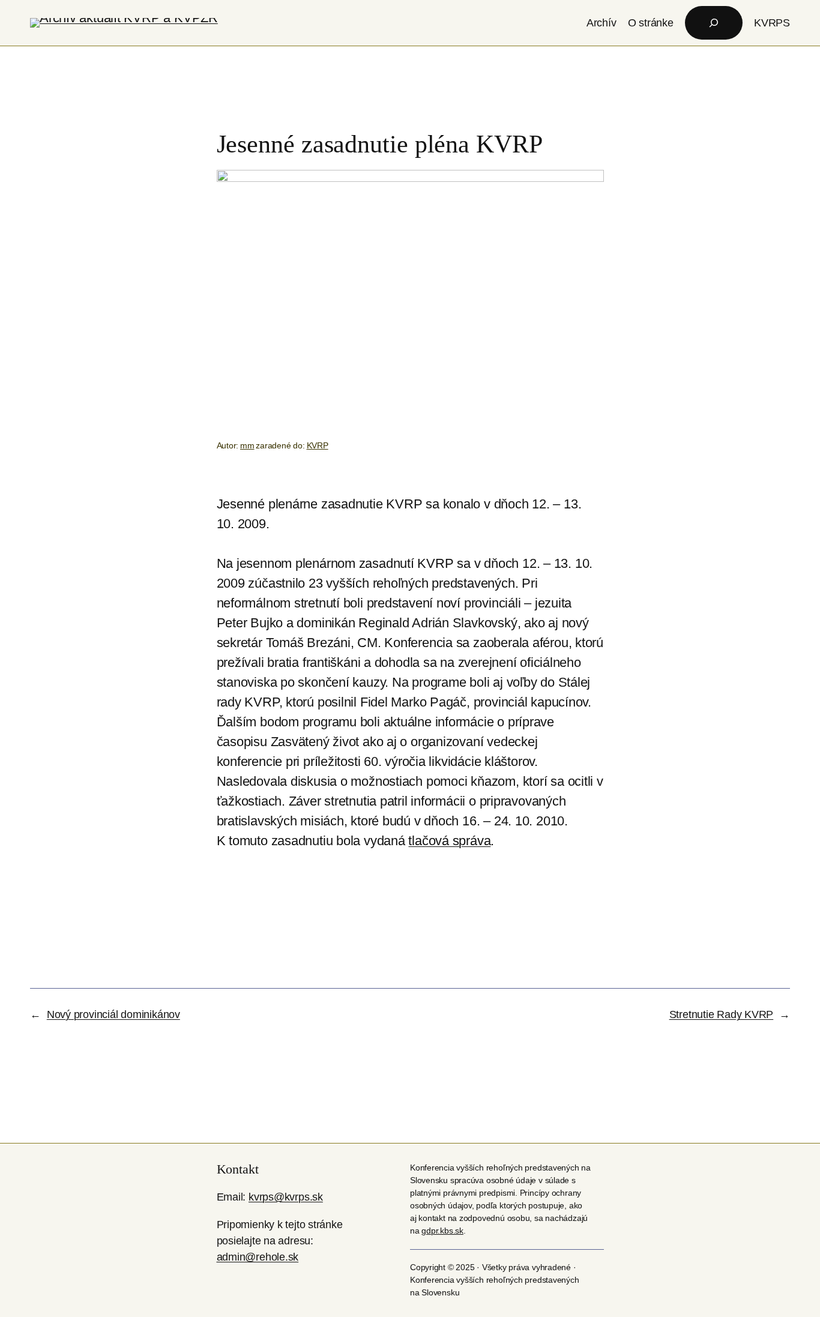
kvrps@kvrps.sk (286, 1197)
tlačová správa (449, 840)
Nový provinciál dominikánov (113, 1014)
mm (247, 445)
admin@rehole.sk (258, 1257)
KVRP (317, 445)
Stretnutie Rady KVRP (721, 1014)
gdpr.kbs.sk (442, 1230)
